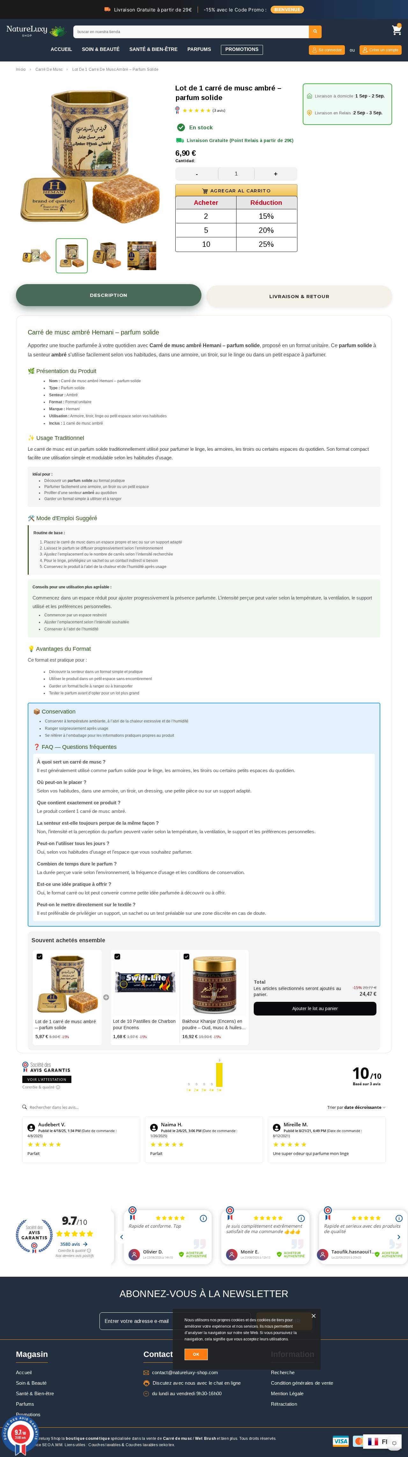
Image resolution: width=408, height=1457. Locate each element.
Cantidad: (185, 161)
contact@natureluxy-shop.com (185, 1372)
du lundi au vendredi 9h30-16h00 (187, 1393)
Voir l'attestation (46, 1079)
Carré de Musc (48, 69)
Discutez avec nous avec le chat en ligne (197, 1383)
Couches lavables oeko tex (150, 1445)
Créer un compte (383, 50)
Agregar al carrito (240, 191)
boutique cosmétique (88, 1438)
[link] (67, 984)
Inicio (21, 69)
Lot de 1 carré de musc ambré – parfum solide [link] (65, 1024)
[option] (89, 157)
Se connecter (330, 50)
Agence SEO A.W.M (44, 1445)
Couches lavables (104, 1445)
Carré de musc (177, 1438)
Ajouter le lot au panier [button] (315, 1008)
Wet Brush (205, 1438)
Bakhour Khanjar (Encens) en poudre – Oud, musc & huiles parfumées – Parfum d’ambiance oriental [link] (212, 1025)
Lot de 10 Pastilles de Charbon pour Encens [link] (144, 1024)
